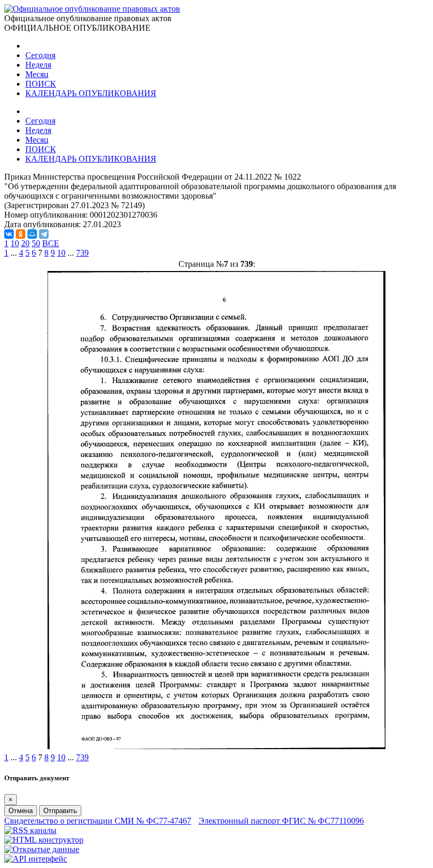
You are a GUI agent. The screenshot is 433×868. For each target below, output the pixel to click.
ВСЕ (50, 243)
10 (15, 243)
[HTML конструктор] (43, 839)
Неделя (38, 64)
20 (25, 243)
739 (82, 252)
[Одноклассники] (20, 234)
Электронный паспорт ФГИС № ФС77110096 (281, 820)
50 (36, 243)
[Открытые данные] (41, 849)
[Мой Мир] (32, 234)
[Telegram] (44, 234)
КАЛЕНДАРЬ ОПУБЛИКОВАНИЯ (90, 93)
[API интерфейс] (35, 858)
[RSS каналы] (30, 830)
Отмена (20, 811)
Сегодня (40, 55)
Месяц (37, 74)
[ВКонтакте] (9, 234)
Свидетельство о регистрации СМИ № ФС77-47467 (97, 820)
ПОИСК (40, 83)
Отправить (60, 811)
